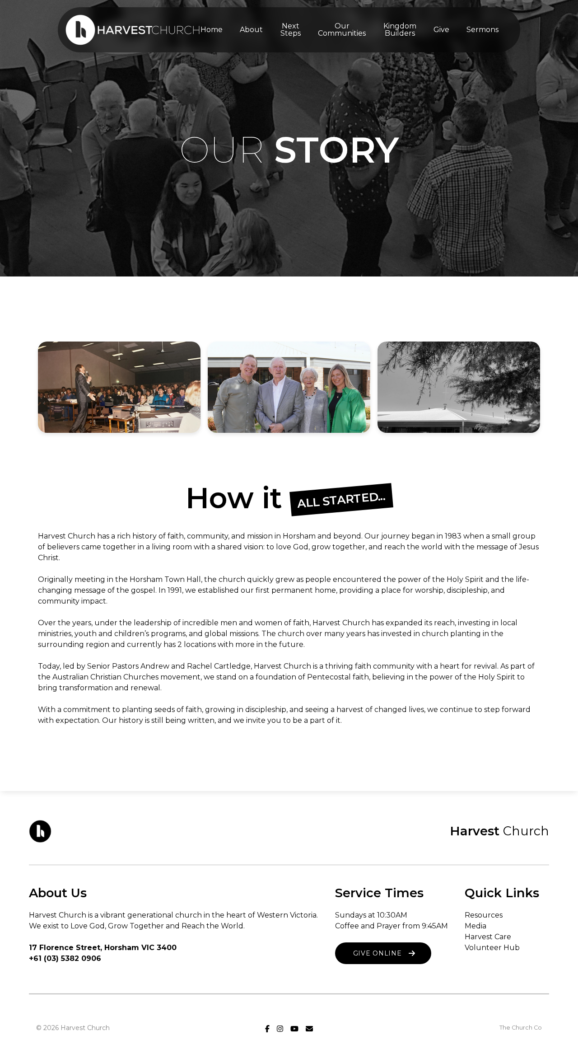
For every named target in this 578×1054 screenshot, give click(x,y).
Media (475, 926)
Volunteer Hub (492, 947)
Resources (484, 915)
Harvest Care (488, 936)
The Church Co (520, 1027)
